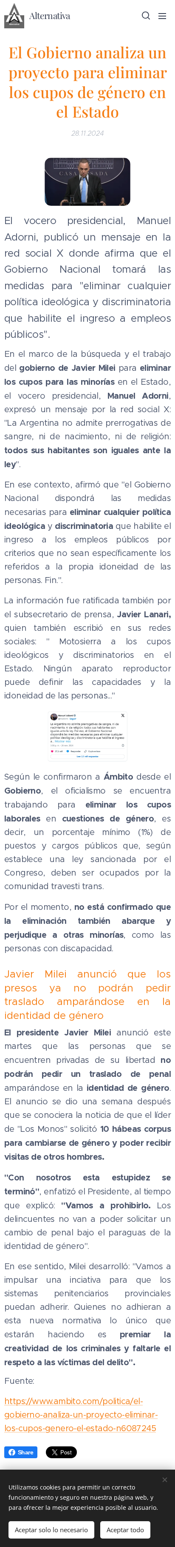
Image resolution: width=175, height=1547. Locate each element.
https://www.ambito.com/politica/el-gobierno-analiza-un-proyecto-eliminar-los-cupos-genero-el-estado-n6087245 (81, 1415)
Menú (162, 15)
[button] (145, 15)
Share (25, 1452)
